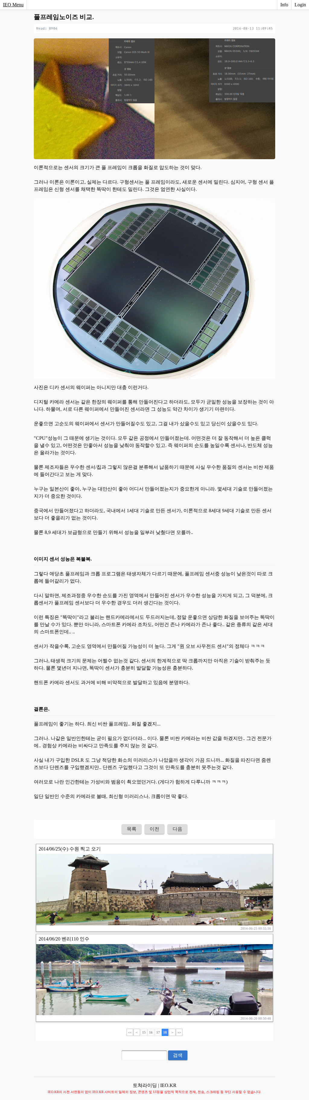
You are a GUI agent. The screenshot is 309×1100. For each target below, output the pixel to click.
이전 (154, 828)
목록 (131, 828)
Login (300, 4)
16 (151, 1032)
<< (130, 1032)
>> (179, 1032)
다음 (177, 828)
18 (165, 1032)
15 (144, 1032)
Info (284, 4)
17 (158, 1032)
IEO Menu (13, 4)
